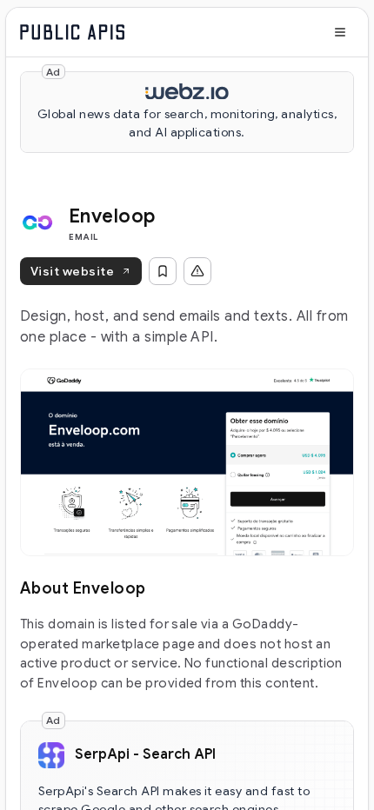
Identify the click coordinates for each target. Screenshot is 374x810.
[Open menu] (340, 32)
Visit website (72, 271)
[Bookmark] (163, 271)
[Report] (197, 271)
